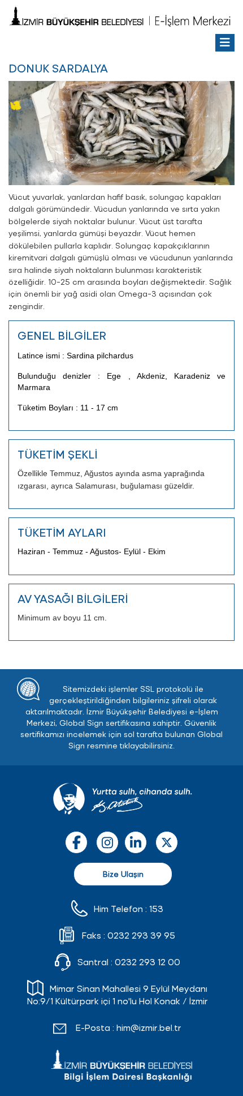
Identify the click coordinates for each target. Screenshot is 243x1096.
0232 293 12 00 (147, 961)
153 (156, 908)
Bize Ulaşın (123, 873)
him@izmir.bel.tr (148, 1027)
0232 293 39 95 (141, 935)
